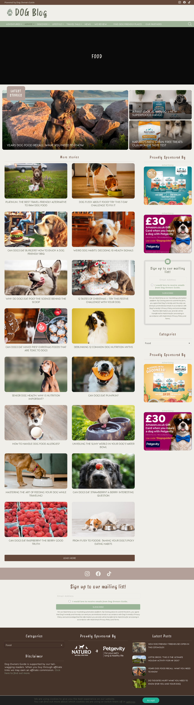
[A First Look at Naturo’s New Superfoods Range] (160, 104)
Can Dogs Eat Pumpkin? (103, 395)
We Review (100, 24)
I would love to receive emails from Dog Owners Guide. (169, 286)
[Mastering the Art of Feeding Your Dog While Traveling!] (36, 471)
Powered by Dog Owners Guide (19, 2)
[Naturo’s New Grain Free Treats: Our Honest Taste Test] (160, 135)
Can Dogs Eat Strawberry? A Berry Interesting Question (103, 494)
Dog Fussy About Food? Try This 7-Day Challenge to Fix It (103, 203)
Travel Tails (73, 24)
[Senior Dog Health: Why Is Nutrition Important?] (36, 374)
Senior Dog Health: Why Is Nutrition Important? (36, 397)
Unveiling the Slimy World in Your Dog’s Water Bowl (103, 445)
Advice (28, 24)
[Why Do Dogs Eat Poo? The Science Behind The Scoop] (36, 277)
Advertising (168, 165)
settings (130, 701)
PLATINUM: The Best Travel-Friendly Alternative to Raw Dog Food (36, 203)
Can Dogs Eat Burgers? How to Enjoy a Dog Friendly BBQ (36, 252)
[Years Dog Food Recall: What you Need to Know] (65, 120)
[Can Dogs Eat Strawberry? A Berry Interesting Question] (103, 471)
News (88, 24)
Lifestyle (57, 24)
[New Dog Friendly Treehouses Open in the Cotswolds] (139, 647)
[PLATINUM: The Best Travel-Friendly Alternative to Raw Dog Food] (36, 181)
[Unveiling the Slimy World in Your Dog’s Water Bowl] (103, 422)
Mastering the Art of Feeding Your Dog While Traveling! (36, 494)
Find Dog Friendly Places (128, 24)
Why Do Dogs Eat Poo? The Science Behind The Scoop (36, 300)
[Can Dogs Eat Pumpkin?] (103, 374)
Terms (167, 318)
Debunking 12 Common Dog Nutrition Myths (103, 347)
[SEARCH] (190, 24)
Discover (42, 24)
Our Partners (153, 24)
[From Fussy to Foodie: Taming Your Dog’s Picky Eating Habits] (103, 519)
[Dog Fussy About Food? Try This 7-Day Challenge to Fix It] (103, 181)
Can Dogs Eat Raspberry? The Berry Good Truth (36, 542)
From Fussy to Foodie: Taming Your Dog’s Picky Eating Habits (103, 542)
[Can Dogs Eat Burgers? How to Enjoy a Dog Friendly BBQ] (36, 229)
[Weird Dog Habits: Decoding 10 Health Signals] (103, 229)
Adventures (13, 24)
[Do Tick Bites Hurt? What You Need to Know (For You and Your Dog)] (139, 683)
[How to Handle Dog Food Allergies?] (36, 422)
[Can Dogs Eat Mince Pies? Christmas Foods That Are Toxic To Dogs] (36, 326)
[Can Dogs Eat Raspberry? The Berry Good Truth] (36, 519)
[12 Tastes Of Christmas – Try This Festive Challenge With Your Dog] (103, 277)
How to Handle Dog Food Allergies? (36, 443)
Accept (151, 700)
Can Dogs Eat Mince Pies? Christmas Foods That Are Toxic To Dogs (36, 348)
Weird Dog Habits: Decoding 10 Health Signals (103, 250)
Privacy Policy (167, 308)
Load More (69, 558)
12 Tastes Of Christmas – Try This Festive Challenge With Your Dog (103, 300)
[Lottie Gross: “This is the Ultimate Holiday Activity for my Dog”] (139, 659)
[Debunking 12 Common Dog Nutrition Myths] (103, 326)
